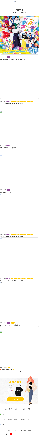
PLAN (29, 430)
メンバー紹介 (23, 430)
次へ (35, 371)
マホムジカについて (13, 430)
